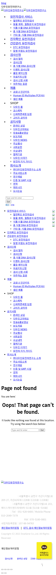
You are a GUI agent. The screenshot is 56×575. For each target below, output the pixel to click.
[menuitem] (21, 17)
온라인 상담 (22, 558)
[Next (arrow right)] (5, 573)
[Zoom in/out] (11, 569)
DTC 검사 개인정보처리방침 (37, 528)
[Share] (5, 569)
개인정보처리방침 (10, 528)
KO (7, 204)
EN (12, 204)
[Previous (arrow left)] (2, 573)
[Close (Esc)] (2, 569)
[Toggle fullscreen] (8, 569)
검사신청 (9, 558)
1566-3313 (35, 558)
